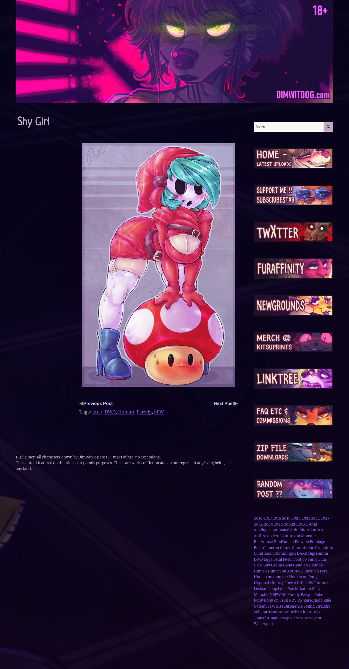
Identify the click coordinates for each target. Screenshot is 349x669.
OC (284, 594)
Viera (294, 618)
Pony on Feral (276, 600)
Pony (258, 600)
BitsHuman (284, 541)
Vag (286, 618)
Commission (303, 547)
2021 (306, 518)
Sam (263, 606)
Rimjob (316, 600)
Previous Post (98, 403)
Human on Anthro (284, 571)
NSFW (275, 594)
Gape (258, 565)
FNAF (288, 559)
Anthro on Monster (299, 536)
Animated (280, 530)
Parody (144, 412)
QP (300, 600)
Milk (316, 588)
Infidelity (305, 583)
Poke (318, 594)
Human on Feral (314, 571)
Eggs (268, 559)
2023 (325, 518)
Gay (266, 565)
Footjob (300, 559)
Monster (261, 594)
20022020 (293, 524)
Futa (322, 559)
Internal (321, 583)
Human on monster (271, 577)
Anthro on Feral (267, 536)
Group (276, 565)
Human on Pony (303, 577)
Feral (277, 559)
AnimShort (299, 530)
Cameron (271, 547)
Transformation (268, 618)
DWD (110, 412)
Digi (311, 553)
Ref (306, 600)
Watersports (264, 624)
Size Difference (289, 606)
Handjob (300, 565)
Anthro (316, 530)
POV (293, 600)
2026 (278, 524)
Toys (316, 612)
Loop (272, 588)
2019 (286, 518)
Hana (287, 565)
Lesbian (260, 588)
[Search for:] (289, 127)
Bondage (317, 541)
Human (126, 412)
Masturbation (299, 588)
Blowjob (302, 541)
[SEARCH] (328, 127)
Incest (290, 583)
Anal (313, 524)
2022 (315, 518)
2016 (258, 518)
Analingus (263, 530)
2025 (268, 524)
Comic (285, 547)
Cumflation (264, 553)
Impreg (278, 583)
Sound (309, 606)
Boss (258, 547)
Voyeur (315, 618)
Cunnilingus (285, 553)
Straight (322, 606)
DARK (302, 553)
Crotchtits (324, 547)
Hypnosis (262, 583)
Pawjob (307, 594)
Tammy (275, 612)
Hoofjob (316, 565)
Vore (304, 618)
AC (305, 524)
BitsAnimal (263, 541)
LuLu (282, 588)
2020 (296, 518)
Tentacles (291, 612)
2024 (258, 524)
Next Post (224, 403)
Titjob (305, 612)
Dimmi (322, 553)
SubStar (260, 612)
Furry (312, 559)
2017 (97, 412)
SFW (159, 412)
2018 (277, 518)
